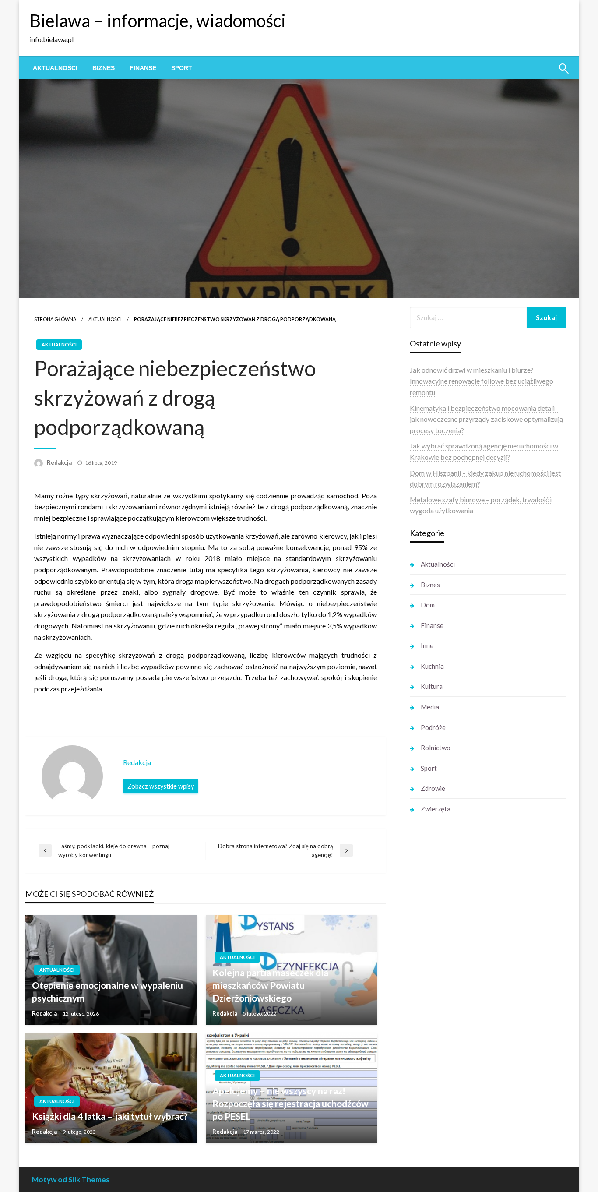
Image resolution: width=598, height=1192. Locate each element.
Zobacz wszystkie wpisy (160, 786)
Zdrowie (433, 788)
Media (430, 707)
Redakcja (60, 462)
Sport (181, 67)
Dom (428, 605)
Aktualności (55, 67)
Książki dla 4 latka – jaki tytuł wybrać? (110, 1116)
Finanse (143, 67)
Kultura (432, 686)
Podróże (433, 727)
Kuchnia (432, 666)
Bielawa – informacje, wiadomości (158, 20)
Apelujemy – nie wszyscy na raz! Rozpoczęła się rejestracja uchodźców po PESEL (290, 1103)
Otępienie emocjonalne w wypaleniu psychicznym (107, 991)
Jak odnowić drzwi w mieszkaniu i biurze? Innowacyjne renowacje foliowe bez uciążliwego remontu (481, 381)
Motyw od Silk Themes (70, 1179)
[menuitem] (55, 68)
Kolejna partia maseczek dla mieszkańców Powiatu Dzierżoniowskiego (270, 985)
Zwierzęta (435, 809)
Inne (427, 645)
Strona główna (55, 319)
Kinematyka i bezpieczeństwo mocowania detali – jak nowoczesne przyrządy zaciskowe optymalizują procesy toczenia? (486, 419)
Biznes (103, 67)
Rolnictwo (435, 747)
